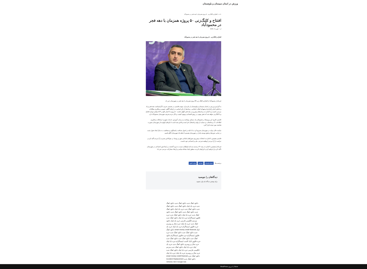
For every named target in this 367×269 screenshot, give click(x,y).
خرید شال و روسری (173, 224)
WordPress (224, 266)
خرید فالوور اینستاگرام (190, 227)
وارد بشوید (200, 181)
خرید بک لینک (191, 206)
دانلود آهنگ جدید (180, 206)
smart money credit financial (185, 230)
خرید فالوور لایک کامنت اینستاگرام (188, 241)
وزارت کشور (193, 163)
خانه (220, 14)
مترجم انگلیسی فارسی (188, 221)
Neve (236, 266)
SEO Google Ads (179, 262)
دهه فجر (201, 163)
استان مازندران (209, 163)
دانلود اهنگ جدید (192, 203)
